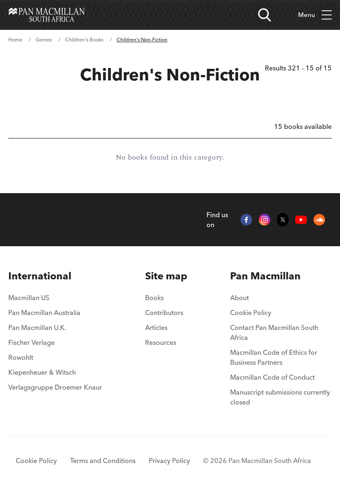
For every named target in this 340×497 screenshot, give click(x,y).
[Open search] (264, 15)
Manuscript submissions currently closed (280, 397)
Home (15, 39)
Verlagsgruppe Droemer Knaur (55, 387)
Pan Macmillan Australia (44, 312)
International (39, 276)
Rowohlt (20, 357)
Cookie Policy (250, 312)
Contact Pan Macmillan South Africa (274, 332)
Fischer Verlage (31, 342)
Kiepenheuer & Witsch (42, 372)
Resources (160, 342)
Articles (156, 327)
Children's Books (84, 39)
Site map (166, 276)
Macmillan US (28, 297)
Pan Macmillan (265, 276)
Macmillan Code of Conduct (272, 377)
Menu (306, 15)
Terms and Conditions (103, 460)
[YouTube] (301, 220)
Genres (44, 39)
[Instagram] (264, 219)
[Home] (46, 15)
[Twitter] (283, 219)
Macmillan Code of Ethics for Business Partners (273, 357)
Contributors (164, 312)
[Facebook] (246, 219)
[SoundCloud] (319, 219)
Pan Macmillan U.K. (37, 327)
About (239, 297)
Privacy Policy (169, 460)
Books (154, 297)
